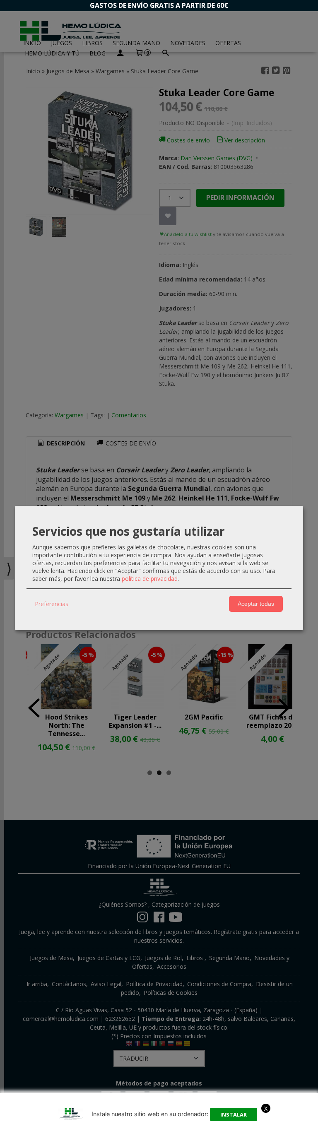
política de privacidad (150, 578)
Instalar (233, 1114)
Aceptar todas (256, 603)
